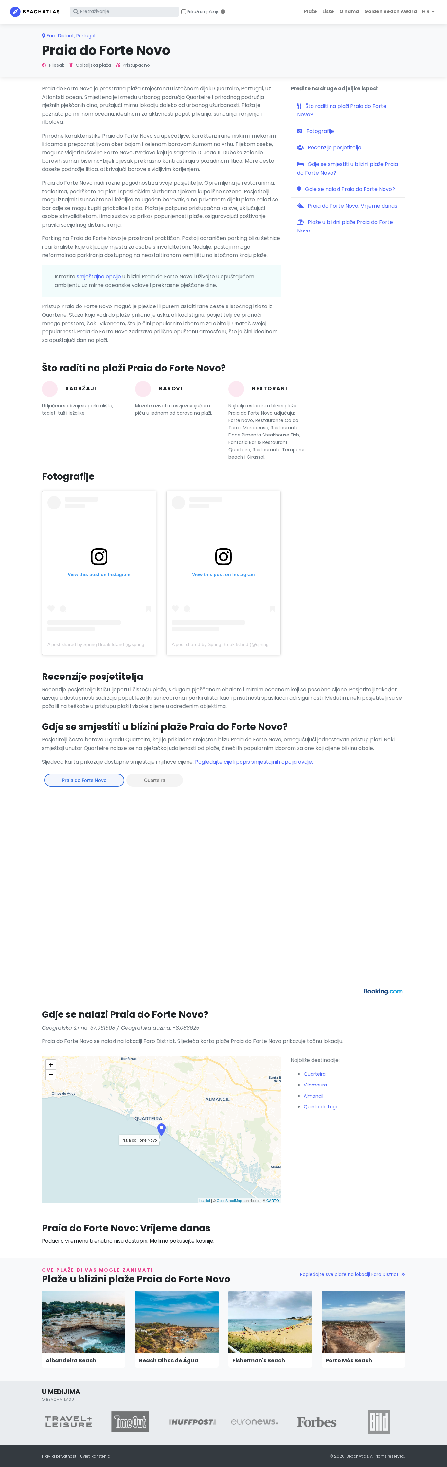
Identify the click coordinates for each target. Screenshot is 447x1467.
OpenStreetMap (229, 1200)
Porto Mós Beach (349, 1360)
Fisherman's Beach (258, 1360)
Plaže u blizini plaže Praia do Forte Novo (345, 226)
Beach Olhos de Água (168, 1360)
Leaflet (204, 1200)
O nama (349, 11)
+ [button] (51, 1065)
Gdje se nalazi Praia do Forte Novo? (349, 189)
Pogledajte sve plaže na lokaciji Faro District (349, 1274)
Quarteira (154, 780)
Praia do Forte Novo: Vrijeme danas (351, 206)
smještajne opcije (99, 276)
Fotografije (319, 131)
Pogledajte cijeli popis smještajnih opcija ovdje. (254, 762)
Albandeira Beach (71, 1360)
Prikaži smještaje (203, 11)
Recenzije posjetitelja (333, 147)
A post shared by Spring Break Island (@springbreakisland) (108, 644)
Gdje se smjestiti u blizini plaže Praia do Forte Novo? (347, 168)
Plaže (310, 11)
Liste (328, 11)
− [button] (51, 1074)
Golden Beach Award (390, 11)
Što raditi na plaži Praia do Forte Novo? (341, 110)
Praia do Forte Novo (84, 780)
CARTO (272, 1200)
